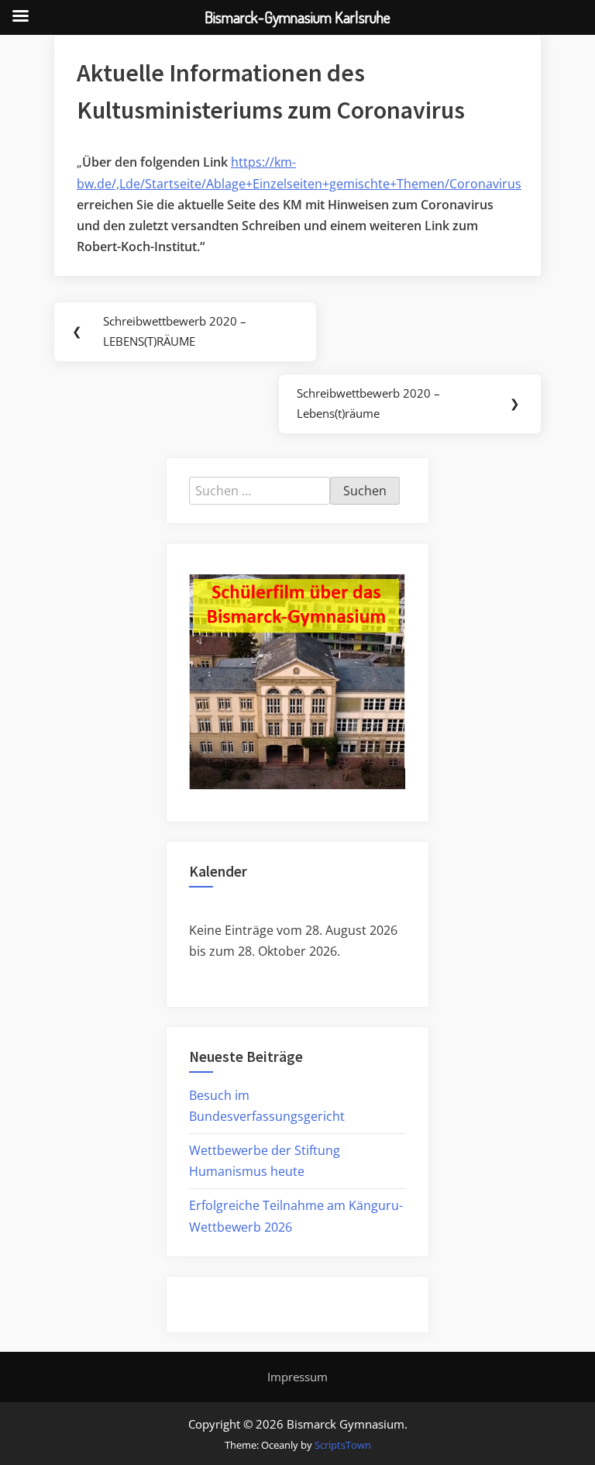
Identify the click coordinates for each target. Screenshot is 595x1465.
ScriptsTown (343, 1445)
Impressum (297, 1376)
